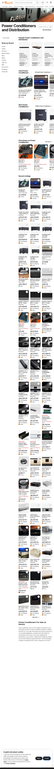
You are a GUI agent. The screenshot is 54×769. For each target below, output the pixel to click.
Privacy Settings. (10, 763)
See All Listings (47, 29)
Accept (47, 758)
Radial (3, 58)
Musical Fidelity (5, 53)
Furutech (4, 60)
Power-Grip (4, 71)
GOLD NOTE (5, 67)
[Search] (37, 2)
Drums (46, 6)
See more (48, 141)
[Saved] (47, 2)
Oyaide (3, 48)
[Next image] (31, 82)
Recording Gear (40, 6)
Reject (39, 758)
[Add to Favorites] (31, 77)
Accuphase (4, 69)
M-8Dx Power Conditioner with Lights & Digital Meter (23, 56)
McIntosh (4, 51)
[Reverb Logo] (8, 2)
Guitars (10, 6)
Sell (43, 2)
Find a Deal (5, 6)
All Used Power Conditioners (43, 72)
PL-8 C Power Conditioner (35, 55)
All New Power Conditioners (43, 106)
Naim (3, 55)
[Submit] (50, 26)
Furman (3, 46)
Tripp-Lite (4, 62)
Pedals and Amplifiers (18, 6)
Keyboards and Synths (30, 6)
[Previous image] (20, 82)
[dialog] (27, 758)
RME (3, 65)
